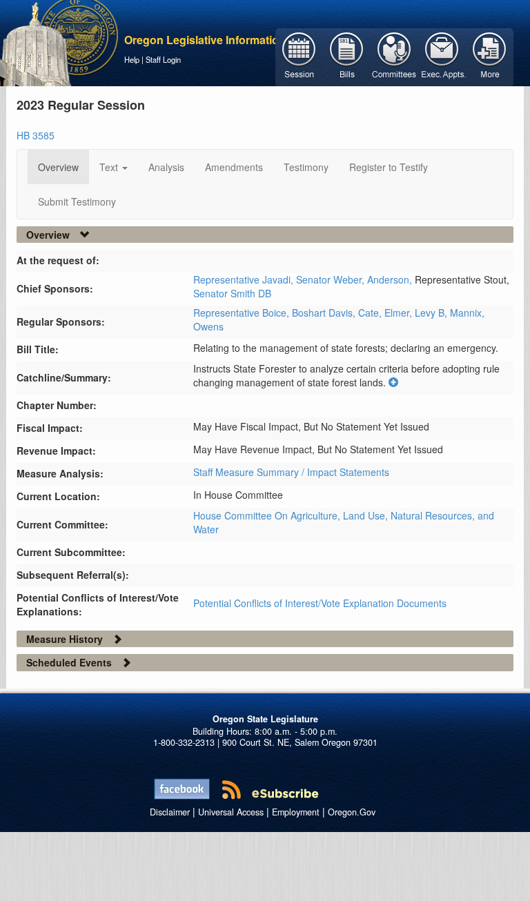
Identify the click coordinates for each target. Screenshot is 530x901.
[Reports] (489, 55)
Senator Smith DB (232, 293)
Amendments (234, 167)
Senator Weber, (331, 279)
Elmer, (399, 312)
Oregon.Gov (351, 812)
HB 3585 (36, 135)
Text (110, 167)
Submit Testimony (77, 201)
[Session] (299, 55)
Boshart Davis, (325, 312)
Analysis (166, 167)
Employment (296, 812)
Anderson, (391, 279)
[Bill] (347, 55)
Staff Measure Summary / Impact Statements (291, 472)
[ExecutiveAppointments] (442, 55)
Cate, (371, 312)
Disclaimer (170, 812)
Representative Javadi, (244, 279)
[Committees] (394, 55)
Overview (58, 167)
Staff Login (163, 59)
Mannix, (467, 312)
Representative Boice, (242, 312)
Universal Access (231, 812)
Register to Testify (388, 167)
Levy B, (432, 312)
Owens (208, 326)
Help (131, 59)
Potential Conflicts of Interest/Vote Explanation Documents (319, 603)
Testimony (306, 167)
